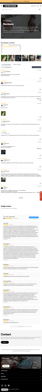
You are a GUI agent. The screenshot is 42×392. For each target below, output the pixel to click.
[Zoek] (39, 9)
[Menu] (1, 6)
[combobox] (21, 9)
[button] (41, 196)
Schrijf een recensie (34, 217)
